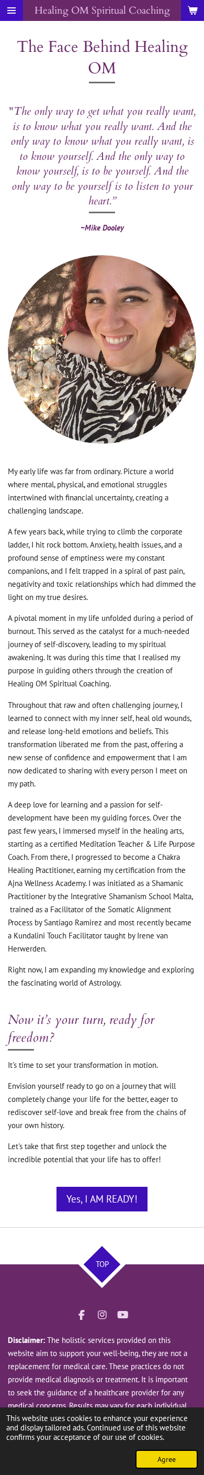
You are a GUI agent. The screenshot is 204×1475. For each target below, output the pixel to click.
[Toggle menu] (11, 10)
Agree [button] (166, 1459)
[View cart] (192, 10)
